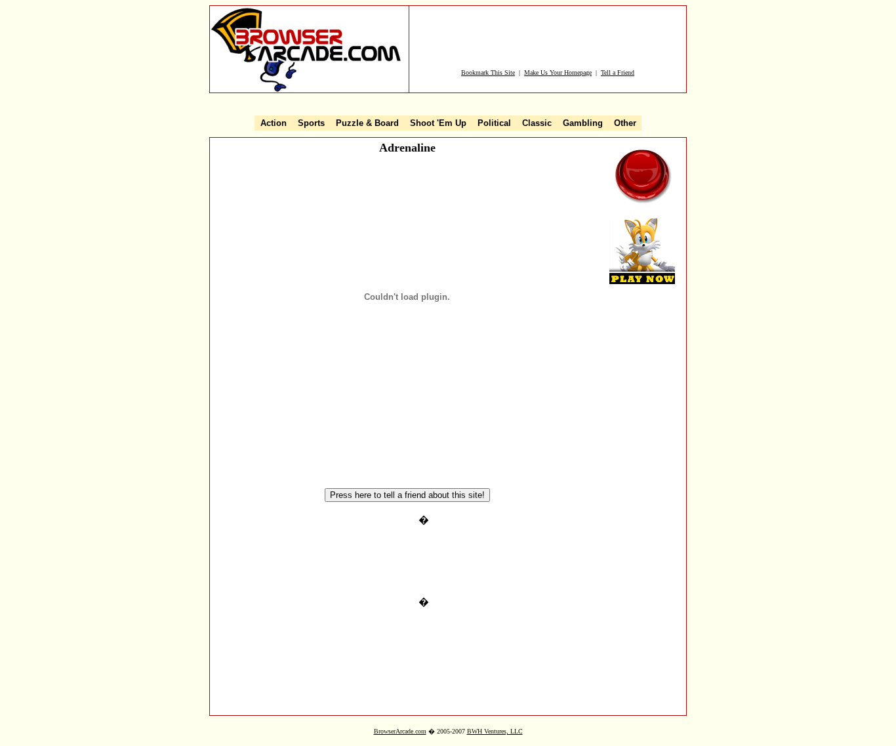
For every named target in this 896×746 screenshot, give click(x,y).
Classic (537, 123)
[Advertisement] (547, 37)
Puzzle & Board (367, 123)
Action (273, 123)
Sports (311, 123)
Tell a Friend (617, 72)
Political (494, 123)
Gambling (583, 123)
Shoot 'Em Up (438, 123)
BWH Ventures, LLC (495, 731)
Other (625, 123)
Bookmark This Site (488, 72)
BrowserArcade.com (400, 731)
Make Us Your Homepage (558, 72)
